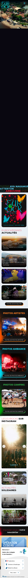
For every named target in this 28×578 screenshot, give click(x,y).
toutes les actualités (14, 303)
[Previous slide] (4, 327)
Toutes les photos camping (14, 411)
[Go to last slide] (4, 398)
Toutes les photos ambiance (14, 375)
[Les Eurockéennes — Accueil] (11, 7)
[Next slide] (24, 327)
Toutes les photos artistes (14, 340)
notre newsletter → (14, 531)
